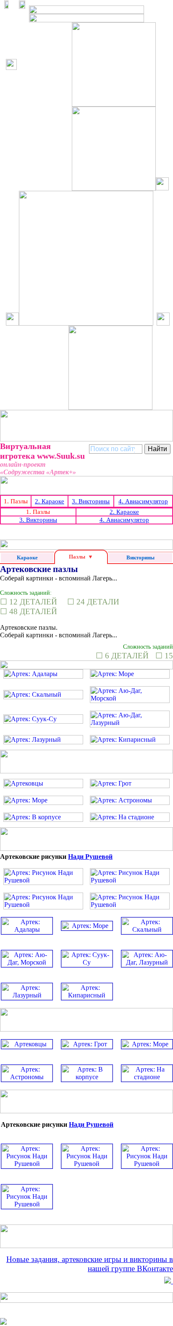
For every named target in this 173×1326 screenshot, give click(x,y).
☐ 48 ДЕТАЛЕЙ (28, 611)
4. (143, 501)
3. (91, 501)
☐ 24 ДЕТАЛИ (93, 601)
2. (49, 501)
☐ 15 (164, 655)
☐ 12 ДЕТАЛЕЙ (28, 601)
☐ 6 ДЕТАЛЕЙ (122, 655)
